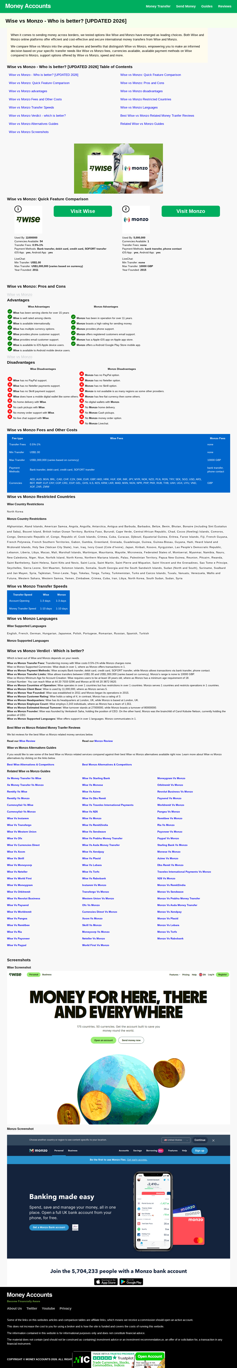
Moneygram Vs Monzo (171, 778)
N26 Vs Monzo (166, 878)
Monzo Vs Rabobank (170, 938)
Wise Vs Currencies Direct (23, 845)
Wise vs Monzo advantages (28, 91)
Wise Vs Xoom (16, 851)
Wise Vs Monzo (91, 818)
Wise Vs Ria (14, 931)
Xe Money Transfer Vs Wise (24, 778)
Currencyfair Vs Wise (20, 804)
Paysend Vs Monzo (169, 798)
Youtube (48, 1308)
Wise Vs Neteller (17, 871)
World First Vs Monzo (95, 945)
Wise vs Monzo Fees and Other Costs (35, 99)
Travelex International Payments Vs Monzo (184, 871)
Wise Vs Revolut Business (23, 898)
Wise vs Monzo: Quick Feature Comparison (150, 75)
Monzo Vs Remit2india (171, 885)
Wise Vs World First (19, 878)
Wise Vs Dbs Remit (94, 798)
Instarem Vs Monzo (94, 885)
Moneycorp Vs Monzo (96, 931)
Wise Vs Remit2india (95, 824)
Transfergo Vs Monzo (95, 891)
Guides (207, 6)
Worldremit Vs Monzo (170, 804)
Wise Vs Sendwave (94, 831)
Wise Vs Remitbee (18, 925)
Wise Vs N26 (90, 811)
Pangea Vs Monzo (168, 811)
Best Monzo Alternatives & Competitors (107, 764)
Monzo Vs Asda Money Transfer (177, 905)
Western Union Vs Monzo (98, 898)
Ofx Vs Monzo (91, 905)
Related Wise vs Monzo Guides (142, 124)
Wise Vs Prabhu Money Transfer (102, 838)
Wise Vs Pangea (17, 918)
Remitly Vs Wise (17, 791)
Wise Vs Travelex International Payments (107, 804)
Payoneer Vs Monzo (169, 831)
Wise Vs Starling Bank (96, 778)
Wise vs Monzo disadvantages (141, 91)
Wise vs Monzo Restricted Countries (145, 99)
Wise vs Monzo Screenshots (29, 132)
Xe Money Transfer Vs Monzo (25, 784)
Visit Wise (83, 211)
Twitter (31, 1308)
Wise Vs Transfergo (19, 824)
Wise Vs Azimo (91, 791)
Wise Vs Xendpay (93, 851)
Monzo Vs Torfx (167, 931)
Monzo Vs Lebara (168, 925)
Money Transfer (158, 6)
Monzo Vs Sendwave (170, 891)
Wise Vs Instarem (18, 818)
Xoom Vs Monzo (92, 918)
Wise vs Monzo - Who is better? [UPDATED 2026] (43, 75)
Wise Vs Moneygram (20, 885)
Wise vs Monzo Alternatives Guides (33, 124)
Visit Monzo (190, 211)
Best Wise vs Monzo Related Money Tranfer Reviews (157, 115)
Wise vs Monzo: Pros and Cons (142, 83)
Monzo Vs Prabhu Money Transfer (178, 898)
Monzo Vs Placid (167, 918)
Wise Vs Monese (92, 784)
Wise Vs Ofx (14, 838)
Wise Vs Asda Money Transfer (101, 845)
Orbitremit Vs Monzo (170, 784)
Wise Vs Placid (91, 858)
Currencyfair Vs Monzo (21, 811)
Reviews (224, 6)
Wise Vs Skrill (15, 858)
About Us (14, 1308)
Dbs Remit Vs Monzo (170, 865)
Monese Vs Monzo (169, 851)
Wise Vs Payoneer (18, 938)
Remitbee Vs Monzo (169, 818)
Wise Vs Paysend (18, 905)
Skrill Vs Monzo (92, 925)
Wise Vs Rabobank (94, 878)
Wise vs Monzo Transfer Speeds (31, 107)
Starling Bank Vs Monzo (172, 845)
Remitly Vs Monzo (18, 798)
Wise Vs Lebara (92, 865)
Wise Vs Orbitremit (18, 891)
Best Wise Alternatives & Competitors (30, 764)
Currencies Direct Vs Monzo (99, 911)
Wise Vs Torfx (90, 871)
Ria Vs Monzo (166, 824)
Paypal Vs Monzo (168, 838)
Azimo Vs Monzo (167, 858)
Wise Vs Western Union (21, 831)
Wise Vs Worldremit (19, 911)
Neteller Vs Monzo (93, 938)
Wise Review (27, 740)
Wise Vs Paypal (16, 945)
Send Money (186, 6)
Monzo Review (103, 740)
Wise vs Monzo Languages (139, 107)
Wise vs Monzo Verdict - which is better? (37, 115)
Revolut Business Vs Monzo (175, 791)
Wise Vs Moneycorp (19, 865)
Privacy (65, 1308)
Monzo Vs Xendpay (169, 911)
